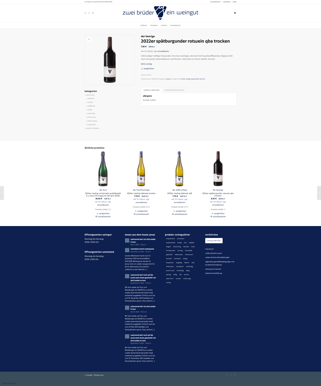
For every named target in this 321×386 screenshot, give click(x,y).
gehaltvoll (169, 254)
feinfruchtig (177, 247)
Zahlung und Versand (213, 269)
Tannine (202, 79)
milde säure (170, 266)
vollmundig (187, 278)
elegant (168, 247)
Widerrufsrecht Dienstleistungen (217, 257)
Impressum (209, 249)
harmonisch (189, 254)
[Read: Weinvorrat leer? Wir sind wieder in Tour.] (127, 240)
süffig (175, 274)
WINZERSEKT (91, 113)
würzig (168, 282)
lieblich (186, 262)
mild (192, 262)
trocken (182, 79)
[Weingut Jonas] (160, 13)
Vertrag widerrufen (214, 241)
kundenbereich (215, 2)
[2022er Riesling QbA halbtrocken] (2, 193)
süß (180, 274)
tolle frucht (169, 278)
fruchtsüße (188, 250)
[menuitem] (215, 2)
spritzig (168, 274)
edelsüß (191, 243)
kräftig (185, 258)
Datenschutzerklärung (213, 273)
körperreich (170, 262)
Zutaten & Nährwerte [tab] (151, 90)
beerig (188, 79)
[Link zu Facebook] (89, 13)
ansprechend (195, 79)
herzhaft (169, 258)
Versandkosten (163, 51)
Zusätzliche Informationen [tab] (174, 90)
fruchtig (180, 250)
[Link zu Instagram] (93, 13)
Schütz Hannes (92, 121)
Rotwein (90, 102)
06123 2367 (108, 2)
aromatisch (180, 238)
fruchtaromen (170, 250)
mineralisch (180, 266)
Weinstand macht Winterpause (142, 249)
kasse (234, 2)
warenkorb (226, 2)
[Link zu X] (85, 13)
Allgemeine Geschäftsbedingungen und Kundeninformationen (219, 263)
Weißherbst (91, 106)
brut (185, 243)
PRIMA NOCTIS (91, 117)
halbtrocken (179, 254)
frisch (193, 247)
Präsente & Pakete (92, 128)
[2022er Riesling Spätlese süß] (319, 193)
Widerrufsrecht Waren (213, 253)
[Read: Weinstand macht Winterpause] (127, 250)
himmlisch (177, 258)
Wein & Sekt (90, 95)
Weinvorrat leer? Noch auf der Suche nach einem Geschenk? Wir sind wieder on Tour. (143, 277)
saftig (187, 270)
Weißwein (90, 98)
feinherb (186, 247)
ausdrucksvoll (170, 243)
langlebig (179, 262)
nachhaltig (189, 266)
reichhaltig (180, 270)
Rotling (89, 110)
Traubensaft (91, 125)
